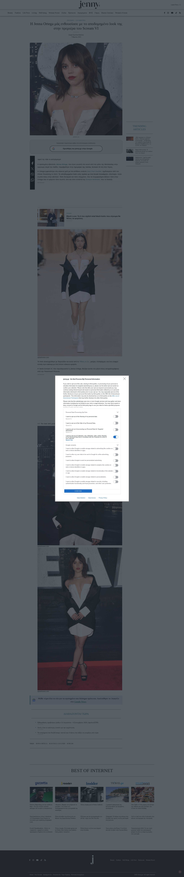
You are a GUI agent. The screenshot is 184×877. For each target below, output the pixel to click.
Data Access (92, 498)
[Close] (125, 379)
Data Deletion (81, 498)
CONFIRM (78, 491)
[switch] (115, 416)
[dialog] (92, 438)
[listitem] (92, 412)
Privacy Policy (103, 498)
